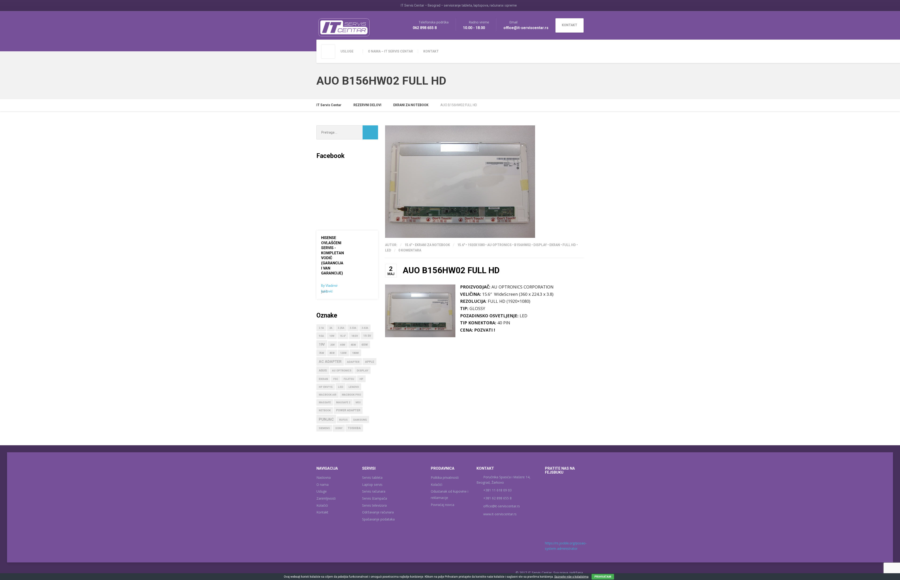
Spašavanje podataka (378, 519)
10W (331, 335)
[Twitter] (568, 51)
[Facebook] (562, 51)
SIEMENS (324, 428)
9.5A (321, 335)
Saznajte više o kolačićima (571, 576)
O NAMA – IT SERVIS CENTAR (390, 51)
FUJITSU (349, 379)
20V (332, 344)
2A (330, 327)
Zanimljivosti (326, 498)
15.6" (408, 245)
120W (343, 353)
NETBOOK (325, 410)
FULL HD (569, 245)
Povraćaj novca (442, 504)
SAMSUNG (360, 419)
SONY (338, 428)
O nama (322, 484)
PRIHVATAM (602, 576)
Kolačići (322, 505)
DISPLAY (540, 245)
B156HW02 (522, 245)
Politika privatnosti (445, 477)
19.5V (367, 335)
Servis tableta (372, 477)
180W (355, 353)
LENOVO (354, 387)
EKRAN (554, 245)
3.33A (353, 327)
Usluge (321, 491)
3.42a (365, 327)
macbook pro (351, 394)
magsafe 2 (343, 402)
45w (353, 344)
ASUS (323, 370)
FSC (335, 379)
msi (358, 402)
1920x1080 (476, 245)
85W (332, 353)
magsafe (325, 402)
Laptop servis (372, 484)
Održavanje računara (378, 512)
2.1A (321, 327)
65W (364, 344)
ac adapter (330, 361)
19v (322, 344)
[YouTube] (575, 51)
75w (321, 353)
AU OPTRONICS (499, 245)
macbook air (327, 394)
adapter (353, 361)
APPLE (369, 361)
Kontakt (322, 512)
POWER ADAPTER (348, 410)
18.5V (354, 335)
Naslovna (323, 477)
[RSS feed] (581, 51)
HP (361, 379)
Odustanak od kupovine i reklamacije (449, 494)
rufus (343, 419)
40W (342, 344)
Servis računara (373, 491)
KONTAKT (431, 51)
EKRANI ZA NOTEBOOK (432, 245)
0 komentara (409, 250)
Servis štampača (374, 498)
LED (388, 250)
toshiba (354, 428)
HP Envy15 (326, 387)
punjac (326, 419)
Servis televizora (374, 505)
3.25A (341, 327)
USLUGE (347, 51)
